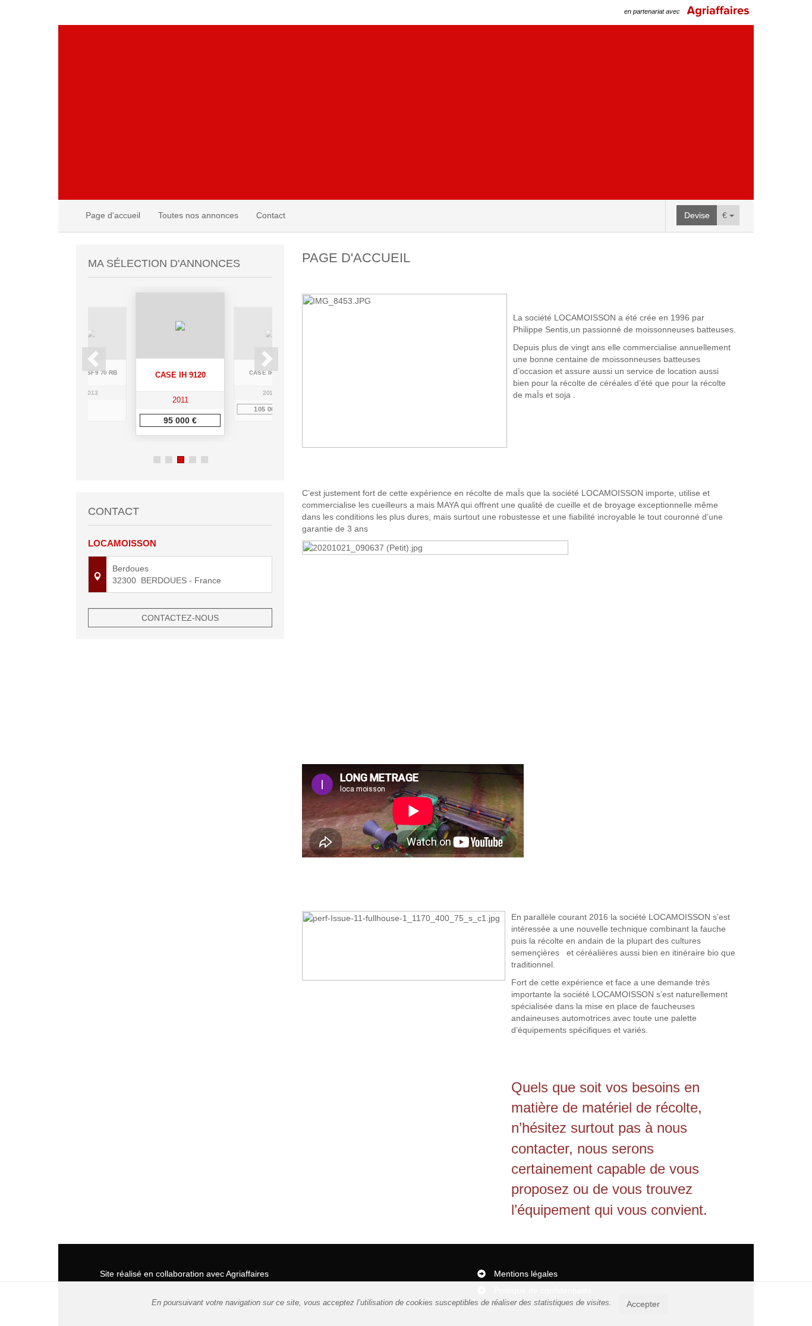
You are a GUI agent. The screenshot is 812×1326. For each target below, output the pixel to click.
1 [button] (156, 459)
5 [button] (204, 459)
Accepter (643, 1304)
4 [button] (192, 459)
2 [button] (168, 459)
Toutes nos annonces (198, 215)
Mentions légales (526, 1273)
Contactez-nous (180, 618)
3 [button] (180, 459)
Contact (270, 215)
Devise (697, 215)
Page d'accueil (113, 215)
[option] (180, 364)
